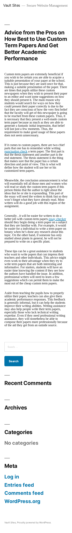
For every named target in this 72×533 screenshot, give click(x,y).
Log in (11, 477)
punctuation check (15, 151)
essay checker (57, 219)
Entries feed (19, 485)
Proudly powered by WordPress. (34, 522)
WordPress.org (22, 501)
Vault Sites (11, 5)
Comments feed (24, 493)
